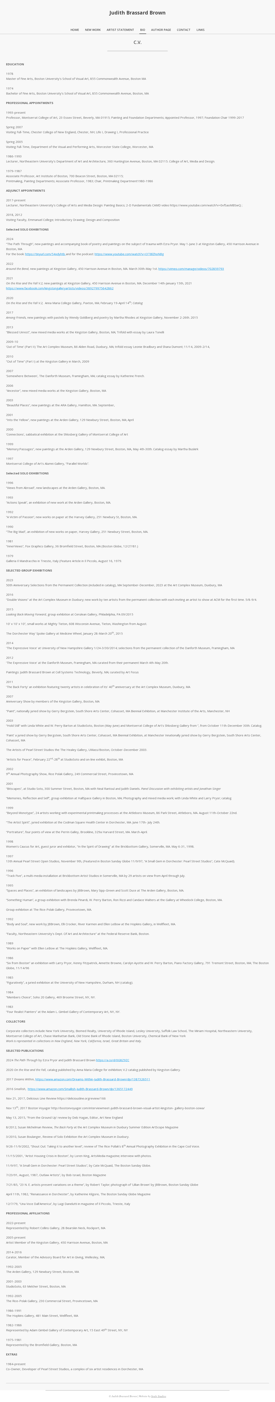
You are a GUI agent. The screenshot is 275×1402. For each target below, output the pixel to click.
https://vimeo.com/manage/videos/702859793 (191, 269)
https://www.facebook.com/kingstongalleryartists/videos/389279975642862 (60, 288)
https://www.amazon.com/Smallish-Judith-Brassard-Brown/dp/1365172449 (80, 1089)
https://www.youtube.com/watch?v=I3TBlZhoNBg (129, 254)
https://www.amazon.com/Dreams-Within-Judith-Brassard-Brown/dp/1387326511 (92, 1079)
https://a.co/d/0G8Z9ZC (112, 1060)
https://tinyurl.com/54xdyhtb (45, 254)
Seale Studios (158, 1396)
